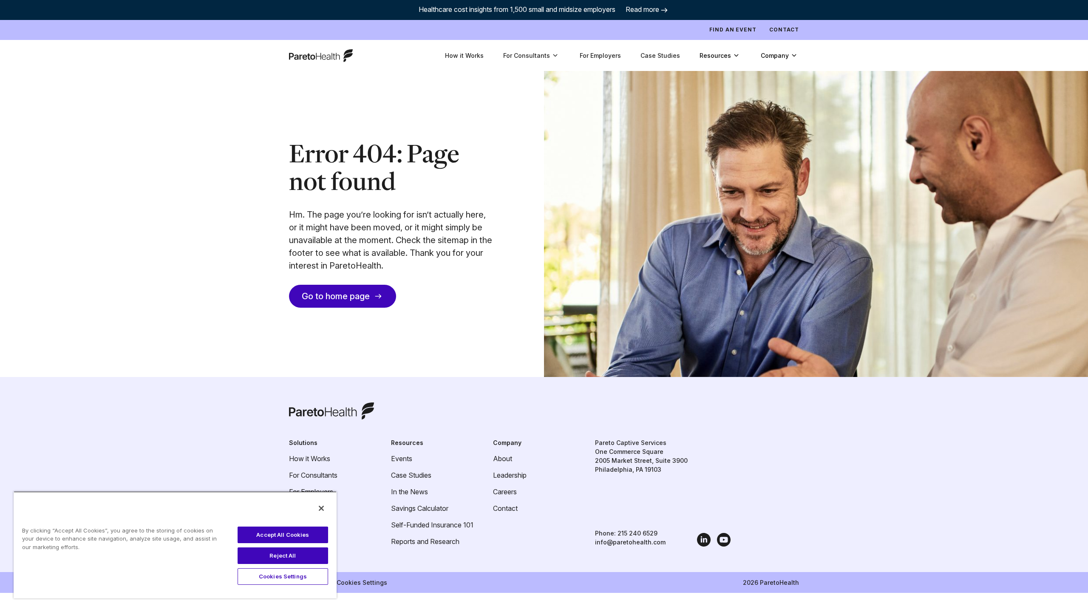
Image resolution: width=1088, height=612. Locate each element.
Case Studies (660, 55)
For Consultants (313, 475)
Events (401, 458)
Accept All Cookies (282, 534)
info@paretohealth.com (630, 542)
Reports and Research (425, 541)
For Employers (600, 55)
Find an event (732, 30)
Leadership (510, 475)
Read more (642, 9)
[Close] (321, 508)
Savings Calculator (419, 508)
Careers (505, 491)
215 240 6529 (637, 533)
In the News (409, 491)
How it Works (464, 55)
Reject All (282, 555)
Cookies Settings (362, 582)
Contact (784, 30)
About (502, 458)
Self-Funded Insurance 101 (432, 525)
